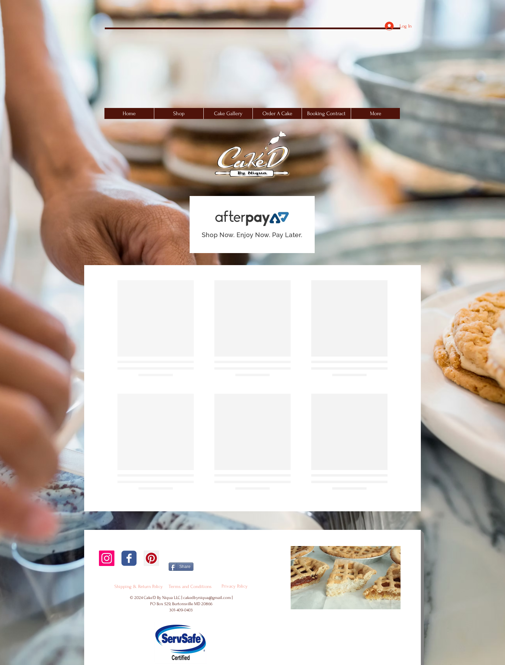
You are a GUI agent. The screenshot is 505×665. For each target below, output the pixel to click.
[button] (227, 113)
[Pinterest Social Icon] (151, 558)
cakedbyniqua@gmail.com (207, 597)
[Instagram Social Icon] (106, 558)
